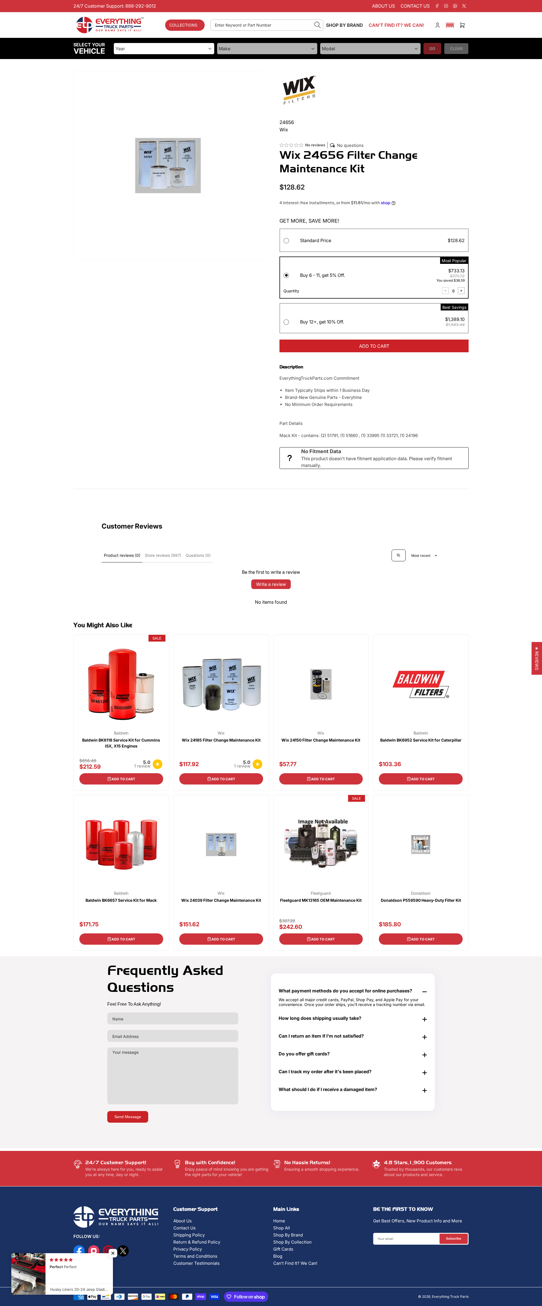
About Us (182, 1221)
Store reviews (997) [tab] (163, 555)
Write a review (271, 584)
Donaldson (420, 893)
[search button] (317, 25)
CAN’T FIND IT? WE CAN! (396, 25)
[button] (450, 25)
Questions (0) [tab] (198, 555)
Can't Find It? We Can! (295, 1263)
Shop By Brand (288, 1235)
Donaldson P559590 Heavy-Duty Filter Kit (421, 900)
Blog (277, 1256)
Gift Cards (283, 1249)
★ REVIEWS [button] (536, 658)
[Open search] (399, 555)
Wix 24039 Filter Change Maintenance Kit (221, 900)
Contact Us (184, 1228)
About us (383, 6)
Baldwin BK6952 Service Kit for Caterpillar (421, 740)
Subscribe (453, 1238)
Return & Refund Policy (196, 1242)
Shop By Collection (292, 1242)
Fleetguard (321, 893)
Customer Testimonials (196, 1263)
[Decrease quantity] (445, 290)
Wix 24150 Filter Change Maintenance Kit (320, 740)
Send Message (127, 1116)
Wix (221, 733)
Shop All (281, 1228)
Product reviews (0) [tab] (122, 555)
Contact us (415, 6)
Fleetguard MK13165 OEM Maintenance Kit (321, 900)
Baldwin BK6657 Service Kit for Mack (121, 900)
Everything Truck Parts (450, 1296)
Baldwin (121, 733)
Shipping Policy (189, 1235)
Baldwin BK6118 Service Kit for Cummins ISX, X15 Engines (121, 743)
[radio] (374, 241)
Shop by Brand (344, 25)
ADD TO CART (374, 346)
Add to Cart (123, 779)
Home (279, 1221)
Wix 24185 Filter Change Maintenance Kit (221, 740)
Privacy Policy (187, 1249)
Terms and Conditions (195, 1256)
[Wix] (299, 90)
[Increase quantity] (461, 290)
